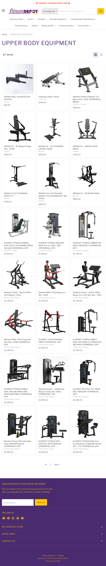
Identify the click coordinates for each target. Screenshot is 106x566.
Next (56, 464)
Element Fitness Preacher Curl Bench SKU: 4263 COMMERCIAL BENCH (87, 99)
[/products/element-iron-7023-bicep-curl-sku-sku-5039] (53, 275)
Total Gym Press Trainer (49, 97)
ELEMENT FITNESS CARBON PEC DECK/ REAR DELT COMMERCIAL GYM (87, 245)
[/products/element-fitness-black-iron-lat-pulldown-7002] (18, 275)
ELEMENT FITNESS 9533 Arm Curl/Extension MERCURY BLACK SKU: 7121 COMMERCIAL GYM (87, 443)
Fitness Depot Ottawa (81, 250)
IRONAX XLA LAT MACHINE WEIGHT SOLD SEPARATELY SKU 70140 (53, 195)
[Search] (100, 11)
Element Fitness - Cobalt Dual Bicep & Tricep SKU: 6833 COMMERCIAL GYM (51, 391)
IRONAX (7, 102)
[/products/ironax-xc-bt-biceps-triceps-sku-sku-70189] (18, 128)
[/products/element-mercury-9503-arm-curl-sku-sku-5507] (53, 225)
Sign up (41, 502)
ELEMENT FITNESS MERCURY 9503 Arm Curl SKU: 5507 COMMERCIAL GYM (51, 245)
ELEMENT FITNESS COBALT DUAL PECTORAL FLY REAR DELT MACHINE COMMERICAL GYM (87, 342)
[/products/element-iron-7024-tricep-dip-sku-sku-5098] (18, 321)
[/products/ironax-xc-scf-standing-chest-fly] (18, 175)
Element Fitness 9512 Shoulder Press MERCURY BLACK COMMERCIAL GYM (17, 443)
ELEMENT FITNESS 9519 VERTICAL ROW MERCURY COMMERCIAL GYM (50, 443)
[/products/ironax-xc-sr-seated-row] (87, 175)
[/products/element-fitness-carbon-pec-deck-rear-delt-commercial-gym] (87, 225)
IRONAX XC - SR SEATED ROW (86, 193)
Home (4, 34)
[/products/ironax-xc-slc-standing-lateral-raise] (53, 128)
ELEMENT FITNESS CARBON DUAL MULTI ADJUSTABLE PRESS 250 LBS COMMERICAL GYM (18, 245)
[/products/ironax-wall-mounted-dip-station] (18, 79)
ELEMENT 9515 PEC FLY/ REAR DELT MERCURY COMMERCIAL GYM (86, 391)
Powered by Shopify (53, 561)
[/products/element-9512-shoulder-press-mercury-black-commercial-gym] (18, 423)
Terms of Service (49, 555)
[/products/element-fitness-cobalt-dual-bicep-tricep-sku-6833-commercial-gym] (53, 371)
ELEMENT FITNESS (79, 104)
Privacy (61, 555)
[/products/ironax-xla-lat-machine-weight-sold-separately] (53, 175)
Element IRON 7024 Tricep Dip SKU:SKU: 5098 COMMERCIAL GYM (17, 342)
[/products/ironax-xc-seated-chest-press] (87, 128)
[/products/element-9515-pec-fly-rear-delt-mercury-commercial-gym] (87, 371)
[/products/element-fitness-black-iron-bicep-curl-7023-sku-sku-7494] (87, 275)
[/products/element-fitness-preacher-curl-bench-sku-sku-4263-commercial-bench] (87, 79)
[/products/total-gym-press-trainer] (53, 79)
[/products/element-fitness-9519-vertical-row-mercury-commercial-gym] (53, 423)
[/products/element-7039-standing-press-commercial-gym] (53, 321)
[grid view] (95, 54)
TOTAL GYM (43, 99)
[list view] (101, 54)
